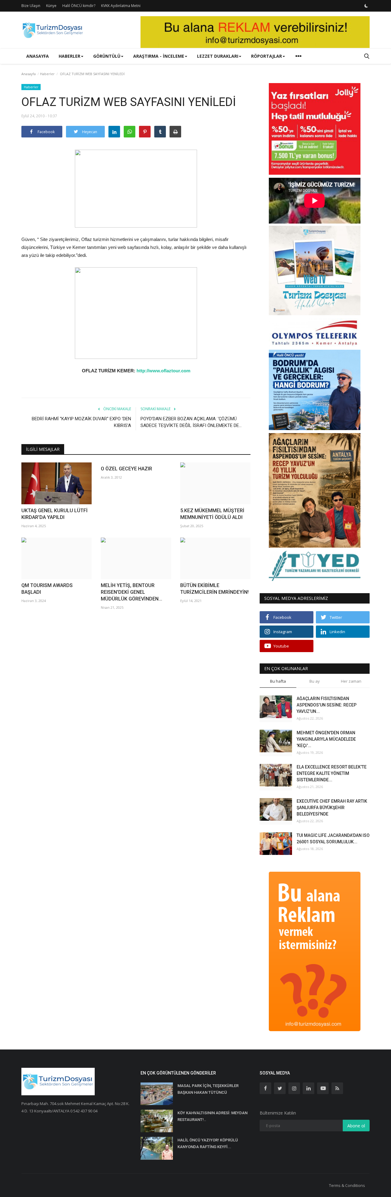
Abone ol (356, 1126)
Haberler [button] (69, 56)
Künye (51, 5)
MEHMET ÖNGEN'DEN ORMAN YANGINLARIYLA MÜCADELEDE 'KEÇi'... (326, 739)
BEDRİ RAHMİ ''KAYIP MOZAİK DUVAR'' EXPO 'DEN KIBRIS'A (81, 422)
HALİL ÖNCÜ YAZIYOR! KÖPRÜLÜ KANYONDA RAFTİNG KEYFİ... (207, 1143)
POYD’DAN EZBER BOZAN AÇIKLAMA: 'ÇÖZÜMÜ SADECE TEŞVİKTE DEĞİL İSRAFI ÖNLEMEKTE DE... (191, 422)
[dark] (366, 5)
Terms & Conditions (347, 1185)
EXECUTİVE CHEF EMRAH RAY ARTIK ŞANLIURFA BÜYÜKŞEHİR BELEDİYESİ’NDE (332, 807)
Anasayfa (37, 56)
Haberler (47, 73)
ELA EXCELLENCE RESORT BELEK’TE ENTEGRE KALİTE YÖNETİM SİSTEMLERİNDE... (332, 773)
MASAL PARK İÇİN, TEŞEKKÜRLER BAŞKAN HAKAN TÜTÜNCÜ (208, 1089)
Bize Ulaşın (30, 5)
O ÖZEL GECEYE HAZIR (126, 469)
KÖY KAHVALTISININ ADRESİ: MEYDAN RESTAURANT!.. (212, 1116)
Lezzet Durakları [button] (217, 56)
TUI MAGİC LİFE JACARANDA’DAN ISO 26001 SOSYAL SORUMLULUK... (333, 838)
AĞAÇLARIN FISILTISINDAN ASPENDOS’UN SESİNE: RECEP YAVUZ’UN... (326, 705)
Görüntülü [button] (106, 56)
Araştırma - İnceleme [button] (158, 56)
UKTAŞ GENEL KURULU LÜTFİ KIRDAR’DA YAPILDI (54, 514)
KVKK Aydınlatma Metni (121, 5)
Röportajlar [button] (266, 56)
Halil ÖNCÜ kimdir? (78, 5)
